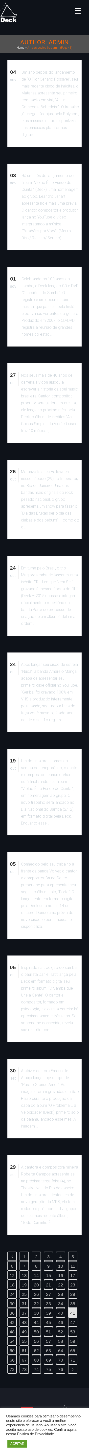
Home (20, 47)
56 (36, 1341)
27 (48, 1294)
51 (48, 1331)
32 (36, 1303)
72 (12, 1369)
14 (36, 1275)
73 (24, 1369)
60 (12, 1350)
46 (60, 1322)
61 (24, 1350)
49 (24, 1331)
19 (24, 1284)
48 (12, 1331)
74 (36, 1369)
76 (60, 1369)
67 (24, 1360)
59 (72, 1341)
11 (72, 1266)
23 (72, 1284)
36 (12, 1313)
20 (36, 1284)
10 (60, 1266)
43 (24, 1322)
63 (48, 1350)
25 (24, 1294)
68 (36, 1360)
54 (12, 1341)
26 (36, 1294)
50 (36, 1331)
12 (12, 1275)
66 (12, 1360)
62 (36, 1350)
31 (24, 1303)
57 (48, 1341)
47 (72, 1322)
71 (72, 1360)
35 (72, 1303)
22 (60, 1284)
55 (24, 1341)
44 (36, 1322)
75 (48, 1369)
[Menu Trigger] (78, 10)
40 (60, 1313)
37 (24, 1313)
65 (72, 1350)
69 (48, 1360)
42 (12, 1322)
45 (48, 1322)
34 (60, 1303)
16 (60, 1275)
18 (12, 1284)
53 (72, 1331)
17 (72, 1275)
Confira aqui (63, 1430)
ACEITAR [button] (17, 1444)
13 (24, 1275)
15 (48, 1275)
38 (36, 1313)
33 (48, 1303)
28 (60, 1294)
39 (48, 1313)
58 (60, 1341)
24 (12, 1294)
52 (60, 1331)
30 (12, 1303)
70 (60, 1360)
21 (48, 1284)
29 (72, 1294)
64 (60, 1350)
